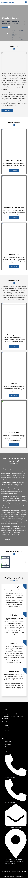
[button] (25, 2)
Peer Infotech (20, 876)
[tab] (24, 21)
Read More (14, 170)
